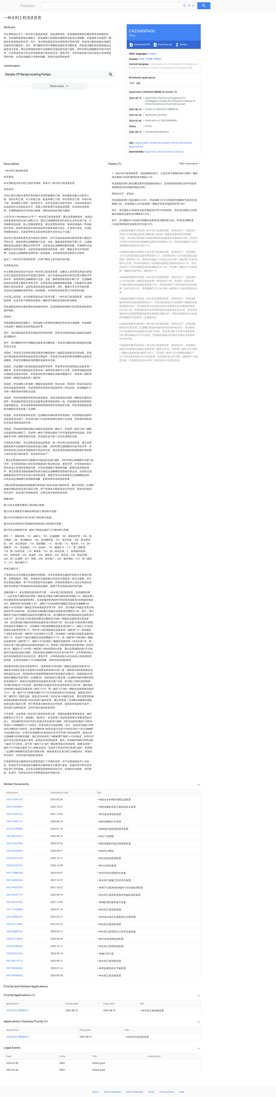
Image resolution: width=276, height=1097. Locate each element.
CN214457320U (14, 887)
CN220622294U (14, 953)
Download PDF (141, 44)
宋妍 (141, 59)
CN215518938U (14, 828)
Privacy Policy (167, 1091)
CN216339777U (14, 894)
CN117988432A (14, 872)
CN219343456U (14, 968)
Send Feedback (112, 1091)
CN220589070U (14, 931)
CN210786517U (14, 821)
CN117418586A (14, 909)
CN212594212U (14, 799)
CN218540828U (14, 975)
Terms (151, 1091)
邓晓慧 (157, 59)
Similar (183, 44)
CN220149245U (14, 865)
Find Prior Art (165, 44)
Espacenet (150, 151)
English (152, 53)
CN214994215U (14, 814)
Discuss (179, 151)
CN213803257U (14, 916)
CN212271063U (14, 924)
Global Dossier (165, 151)
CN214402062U (14, 880)
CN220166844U (14, 946)
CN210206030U (14, 850)
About (95, 1091)
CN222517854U (14, 938)
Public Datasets (134, 1091)
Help (181, 1091)
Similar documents (159, 142)
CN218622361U (14, 836)
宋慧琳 (149, 59)
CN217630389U (14, 806)
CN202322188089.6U (17, 1010)
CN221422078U (14, 843)
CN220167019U (14, 858)
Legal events (141, 142)
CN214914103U (14, 902)
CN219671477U (14, 960)
